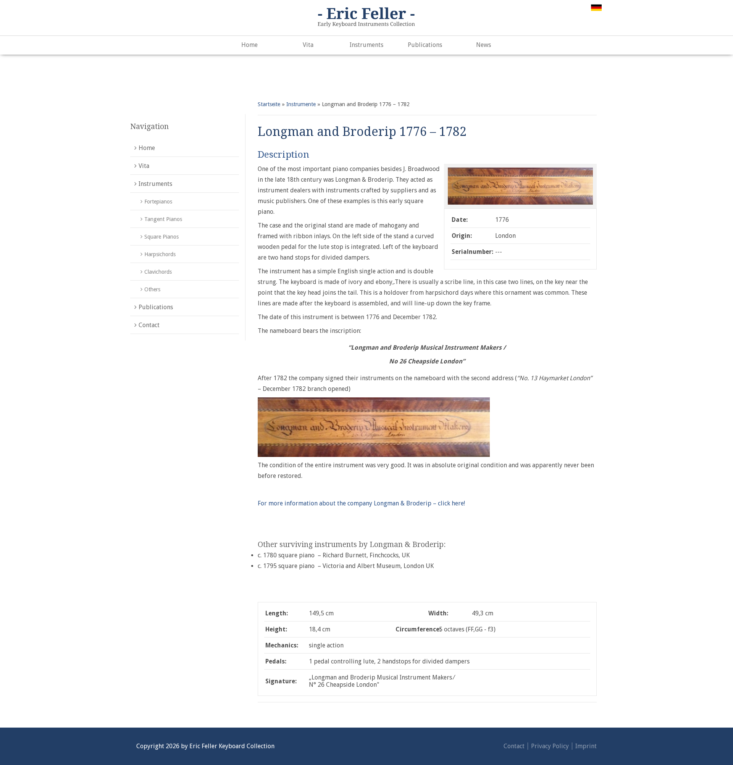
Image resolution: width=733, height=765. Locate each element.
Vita (308, 44)
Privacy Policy (550, 746)
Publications (425, 44)
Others (152, 289)
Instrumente (301, 104)
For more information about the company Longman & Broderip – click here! (361, 503)
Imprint (586, 746)
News (483, 44)
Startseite (269, 104)
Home (249, 44)
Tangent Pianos (163, 219)
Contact (149, 325)
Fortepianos (158, 202)
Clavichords (158, 272)
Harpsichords (160, 254)
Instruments (366, 44)
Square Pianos (161, 237)
